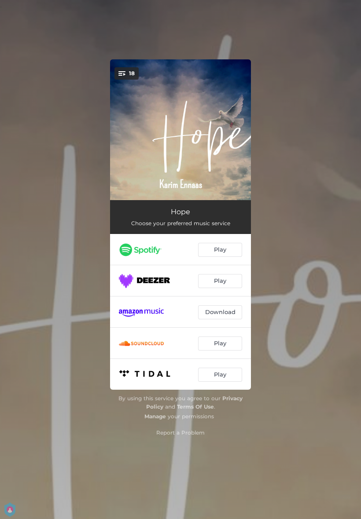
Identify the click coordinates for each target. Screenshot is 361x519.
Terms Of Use (195, 406)
